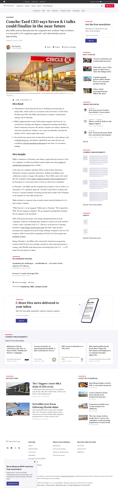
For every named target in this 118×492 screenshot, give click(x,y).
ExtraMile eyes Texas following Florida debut (45, 405)
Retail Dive (42, 1)
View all (85, 141)
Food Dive (27, 1)
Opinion (27, 6)
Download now (12, 483)
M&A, (33, 286)
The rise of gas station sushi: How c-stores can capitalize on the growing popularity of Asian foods (99, 419)
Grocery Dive (35, 1)
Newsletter (31, 455)
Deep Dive (20, 6)
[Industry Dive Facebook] (11, 448)
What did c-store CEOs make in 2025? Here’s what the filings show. (102, 69)
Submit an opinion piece (61, 452)
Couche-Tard (9, 95)
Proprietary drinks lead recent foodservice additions (99, 406)
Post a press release (95, 204)
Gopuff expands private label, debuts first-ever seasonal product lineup (101, 80)
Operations (55, 10)
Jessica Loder (18, 275)
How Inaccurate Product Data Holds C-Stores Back (99, 111)
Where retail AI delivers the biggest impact (100, 122)
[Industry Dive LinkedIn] (7, 448)
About (30, 445)
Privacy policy (40, 485)
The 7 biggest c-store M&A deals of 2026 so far (46, 385)
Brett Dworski (16, 46)
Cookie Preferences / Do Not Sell (79, 485)
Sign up (110, 6)
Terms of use (50, 485)
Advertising (56, 445)
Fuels (48, 10)
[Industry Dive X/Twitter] (15, 448)
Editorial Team (33, 449)
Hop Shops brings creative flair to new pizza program (100, 384)
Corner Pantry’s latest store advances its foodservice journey (98, 394)
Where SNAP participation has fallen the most (100, 91)
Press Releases (48, 6)
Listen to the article (24, 100)
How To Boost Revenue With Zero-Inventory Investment (100, 134)
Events (39, 6)
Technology (76, 10)
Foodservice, (25, 286)
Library (33, 6)
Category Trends (65, 10)
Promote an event (95, 238)
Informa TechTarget (67, 476)
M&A (43, 10)
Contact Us (32, 452)
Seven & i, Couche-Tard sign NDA (25, 273)
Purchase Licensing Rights (37, 458)
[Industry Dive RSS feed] (19, 448)
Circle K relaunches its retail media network (102, 60)
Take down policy (61, 485)
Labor (83, 10)
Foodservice (36, 10)
